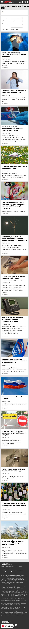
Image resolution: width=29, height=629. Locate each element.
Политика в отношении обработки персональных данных (10, 605)
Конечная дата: (5, 26)
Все (3, 12)
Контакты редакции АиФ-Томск (11, 567)
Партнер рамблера (14, 621)
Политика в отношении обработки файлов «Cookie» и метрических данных (13, 608)
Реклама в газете (6, 569)
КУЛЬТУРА (5, 213)
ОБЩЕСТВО (5, 67)
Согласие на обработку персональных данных (13, 603)
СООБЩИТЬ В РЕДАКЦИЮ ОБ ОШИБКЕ (12, 571)
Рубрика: (4, 20)
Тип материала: (5, 17)
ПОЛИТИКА (5, 373)
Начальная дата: (5, 23)
